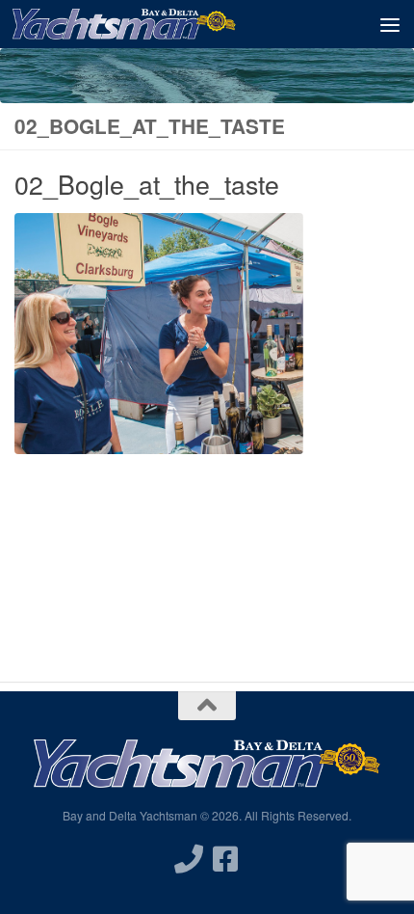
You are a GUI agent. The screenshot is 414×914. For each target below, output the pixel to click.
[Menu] (390, 24)
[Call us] (188, 859)
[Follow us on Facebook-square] (225, 859)
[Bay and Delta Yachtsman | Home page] (162, 24)
